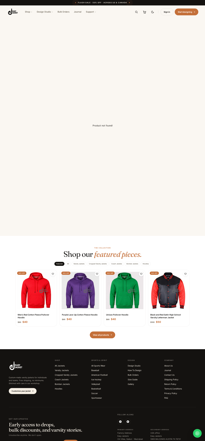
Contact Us (169, 375)
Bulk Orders (63, 11)
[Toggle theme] (152, 12)
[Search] (136, 12)
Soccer (94, 393)
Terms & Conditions (173, 388)
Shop (27, 11)
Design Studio (44, 11)
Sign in (167, 12)
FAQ (166, 398)
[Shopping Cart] (144, 12)
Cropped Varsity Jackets (98, 264)
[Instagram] (120, 422)
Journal (77, 11)
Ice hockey (96, 379)
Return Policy (170, 384)
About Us (168, 366)
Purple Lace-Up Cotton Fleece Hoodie (79, 315)
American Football (99, 375)
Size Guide (133, 379)
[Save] (52, 274)
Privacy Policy (170, 393)
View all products (101, 335)
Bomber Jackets (132, 264)
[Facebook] (128, 422)
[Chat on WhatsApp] (197, 433)
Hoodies (146, 264)
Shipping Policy (171, 379)
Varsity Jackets (79, 264)
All (68, 264)
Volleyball (95, 384)
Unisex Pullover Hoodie (117, 315)
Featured (59, 264)
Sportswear (96, 398)
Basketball (96, 388)
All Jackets (60, 366)
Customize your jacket (21, 391)
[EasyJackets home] (13, 12)
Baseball (95, 370)
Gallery (131, 384)
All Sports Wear (98, 366)
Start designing (185, 12)
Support (90, 11)
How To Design (134, 370)
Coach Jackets (116, 264)
